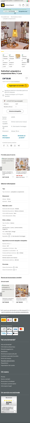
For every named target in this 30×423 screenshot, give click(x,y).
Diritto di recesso (6, 358)
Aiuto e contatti (5, 379)
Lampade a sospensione (9, 18)
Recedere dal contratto (8, 360)
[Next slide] (28, 61)
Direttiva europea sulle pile (9, 354)
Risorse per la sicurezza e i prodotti (11, 277)
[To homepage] (7, 5)
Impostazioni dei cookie (8, 365)
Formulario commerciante (8, 383)
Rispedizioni (4, 363)
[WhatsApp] (14, 145)
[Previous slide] (2, 61)
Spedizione (4, 351)
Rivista (3, 376)
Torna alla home (5, 17)
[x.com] (7, 145)
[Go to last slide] (1, 169)
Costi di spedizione (15, 81)
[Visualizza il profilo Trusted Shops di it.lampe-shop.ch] (15, 404)
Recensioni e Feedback (7, 381)
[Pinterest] (11, 145)
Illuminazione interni (16, 17)
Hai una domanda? (6, 344)
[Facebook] (3, 145)
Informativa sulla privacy (8, 347)
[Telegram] (18, 145)
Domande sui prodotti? (21, 136)
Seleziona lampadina (15, 111)
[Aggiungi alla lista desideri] (27, 78)
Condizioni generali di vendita (9, 356)
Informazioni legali (6, 386)
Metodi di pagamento (7, 349)
